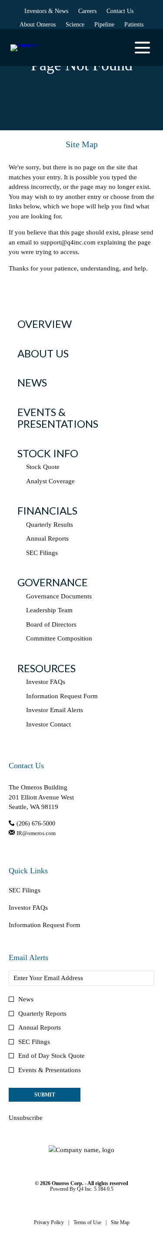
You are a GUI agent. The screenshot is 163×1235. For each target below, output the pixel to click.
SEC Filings (42, 552)
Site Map (120, 1222)
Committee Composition (59, 638)
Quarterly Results (49, 524)
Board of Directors (51, 624)
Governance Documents (59, 596)
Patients (133, 25)
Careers (87, 11)
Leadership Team (49, 610)
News (32, 382)
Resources (46, 668)
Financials (47, 510)
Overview (44, 323)
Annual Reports (47, 538)
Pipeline (104, 25)
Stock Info (47, 453)
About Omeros (38, 25)
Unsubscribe (26, 1117)
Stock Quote (43, 466)
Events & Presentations (57, 418)
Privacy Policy (49, 1222)
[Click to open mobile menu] (142, 48)
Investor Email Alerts (54, 710)
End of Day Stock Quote (51, 1055)
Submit (44, 1095)
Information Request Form (62, 696)
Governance (52, 582)
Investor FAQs (45, 681)
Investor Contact (48, 724)
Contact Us (119, 11)
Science (75, 25)
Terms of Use (87, 1222)
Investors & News (46, 11)
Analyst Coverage (50, 481)
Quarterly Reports (42, 1013)
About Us (43, 353)
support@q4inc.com (68, 242)
